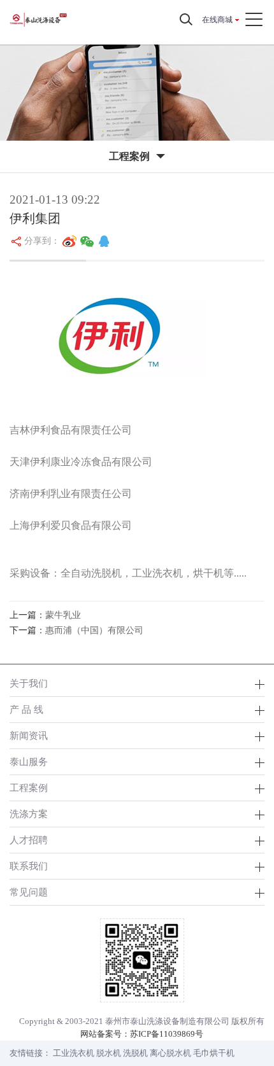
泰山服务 (29, 761)
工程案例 (29, 787)
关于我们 (29, 683)
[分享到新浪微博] (69, 241)
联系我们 (29, 865)
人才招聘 (29, 839)
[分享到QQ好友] (104, 241)
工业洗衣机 (73, 1053)
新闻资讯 (29, 735)
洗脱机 (135, 1053)
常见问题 (29, 892)
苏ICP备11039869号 (166, 1034)
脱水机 (108, 1053)
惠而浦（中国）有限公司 (94, 630)
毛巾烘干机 (213, 1053)
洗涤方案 (29, 813)
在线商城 (217, 19)
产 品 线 (26, 709)
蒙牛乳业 (63, 615)
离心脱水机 (170, 1053)
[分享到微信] (87, 241)
